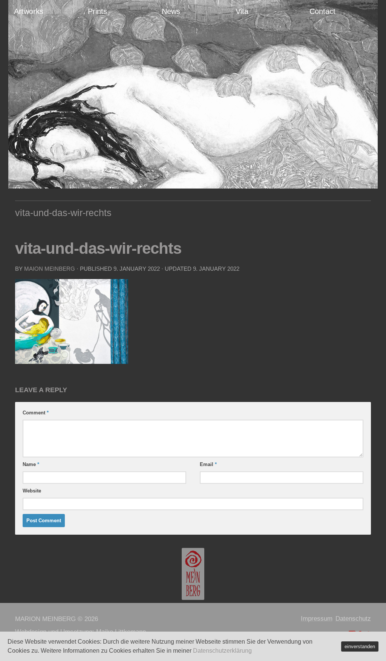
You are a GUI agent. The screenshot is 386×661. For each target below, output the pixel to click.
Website (32, 491)
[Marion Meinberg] (193, 574)
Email (208, 464)
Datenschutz (353, 618)
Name (31, 464)
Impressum (316, 618)
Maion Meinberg (49, 268)
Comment (36, 413)
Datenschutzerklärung (222, 650)
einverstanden (360, 646)
